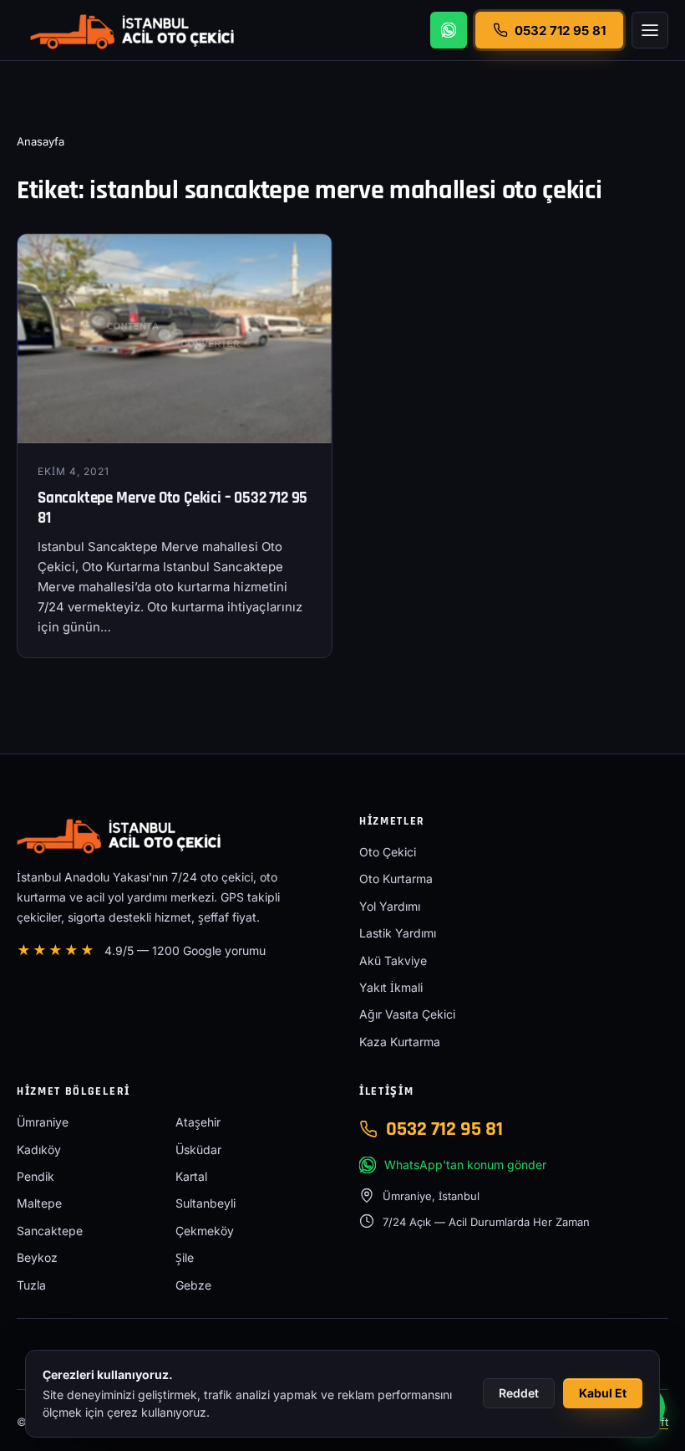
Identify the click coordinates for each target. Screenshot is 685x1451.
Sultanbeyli (205, 1203)
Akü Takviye (393, 960)
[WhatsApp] (448, 30)
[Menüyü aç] (650, 30)
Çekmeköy (204, 1231)
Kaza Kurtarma (399, 1042)
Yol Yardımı (389, 906)
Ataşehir (198, 1122)
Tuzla (31, 1285)
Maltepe (39, 1203)
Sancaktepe (50, 1231)
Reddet (519, 1393)
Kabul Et (603, 1393)
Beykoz (37, 1257)
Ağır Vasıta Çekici (407, 1014)
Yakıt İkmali (391, 987)
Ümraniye (42, 1122)
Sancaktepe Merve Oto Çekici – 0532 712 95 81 (172, 508)
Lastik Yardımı (397, 933)
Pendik (35, 1176)
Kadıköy (39, 1149)
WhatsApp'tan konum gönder (465, 1164)
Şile (184, 1257)
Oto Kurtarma (396, 878)
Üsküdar (198, 1149)
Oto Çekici (387, 852)
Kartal (191, 1176)
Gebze (193, 1285)
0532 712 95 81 (444, 1129)
